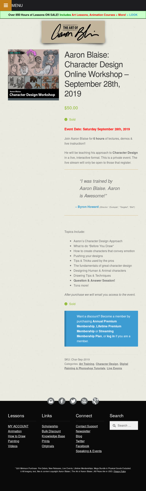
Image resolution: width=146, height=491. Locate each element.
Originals (48, 446)
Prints (46, 441)
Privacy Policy (120, 471)
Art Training (86, 364)
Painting (13, 441)
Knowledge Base (53, 436)
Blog (79, 436)
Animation (15, 431)
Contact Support (87, 426)
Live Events (114, 368)
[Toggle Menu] (6, 5)
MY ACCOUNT (18, 426)
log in (111, 336)
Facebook (82, 446)
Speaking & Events (89, 451)
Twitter (80, 441)
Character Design (107, 364)
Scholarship (50, 426)
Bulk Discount (51, 431)
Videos (12, 446)
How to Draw (16, 436)
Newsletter (83, 431)
